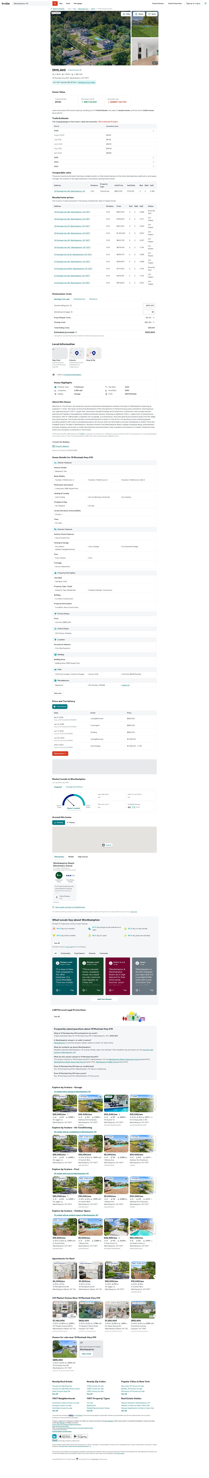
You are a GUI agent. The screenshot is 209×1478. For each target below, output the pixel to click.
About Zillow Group (67, 1444)
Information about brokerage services (66, 1428)
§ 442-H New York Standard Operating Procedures (66, 1424)
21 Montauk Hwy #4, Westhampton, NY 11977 (72, 262)
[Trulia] (54, 1436)
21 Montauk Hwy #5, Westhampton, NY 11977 (72, 283)
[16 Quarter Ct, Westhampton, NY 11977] (116, 1103)
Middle (71, 857)
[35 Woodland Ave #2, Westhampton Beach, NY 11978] (65, 1270)
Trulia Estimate (62, 122)
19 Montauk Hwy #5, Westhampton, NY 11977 (72, 233)
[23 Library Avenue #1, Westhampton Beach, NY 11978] (117, 1309)
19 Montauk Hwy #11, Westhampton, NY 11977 (72, 247)
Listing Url (125, 685)
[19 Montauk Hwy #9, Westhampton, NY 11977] (65, 1349)
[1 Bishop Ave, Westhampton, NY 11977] (116, 1143)
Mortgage (78, 3)
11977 (93, 9)
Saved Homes (158, 3)
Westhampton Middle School (107, 1062)
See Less (58, 693)
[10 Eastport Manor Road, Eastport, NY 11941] (91, 1309)
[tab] (59, 706)
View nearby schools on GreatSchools (70, 907)
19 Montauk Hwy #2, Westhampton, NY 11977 (72, 219)
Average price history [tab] (74, 787)
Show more (59, 753)
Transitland (79, 1415)
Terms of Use (114, 1444)
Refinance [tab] (93, 299)
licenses (110, 1421)
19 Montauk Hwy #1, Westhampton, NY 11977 (72, 226)
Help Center (95, 1459)
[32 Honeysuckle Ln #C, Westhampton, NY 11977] (142, 1103)
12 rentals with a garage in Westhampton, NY (72, 1092)
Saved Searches (175, 3)
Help (133, 1444)
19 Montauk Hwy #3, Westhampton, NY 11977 (72, 240)
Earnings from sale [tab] (62, 299)
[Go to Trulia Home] (7, 3)
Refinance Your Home (86, 82)
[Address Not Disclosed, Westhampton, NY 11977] (90, 1103)
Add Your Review (104, 999)
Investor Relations (105, 1444)
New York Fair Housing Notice (60, 1426)
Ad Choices (148, 1444)
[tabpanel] (104, 320)
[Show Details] (153, 130)
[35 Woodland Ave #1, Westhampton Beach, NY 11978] (91, 1270)
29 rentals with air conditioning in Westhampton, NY (75, 1132)
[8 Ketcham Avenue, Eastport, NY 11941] (143, 1309)
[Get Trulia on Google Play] (80, 1436)
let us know (121, 1453)
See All (58, 943)
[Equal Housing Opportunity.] (77, 1459)
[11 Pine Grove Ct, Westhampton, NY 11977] (116, 1227)
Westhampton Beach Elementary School (124, 1059)
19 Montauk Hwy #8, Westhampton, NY (69, 191)
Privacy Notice (140, 1444)
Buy (61, 3)
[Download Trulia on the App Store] (64, 1436)
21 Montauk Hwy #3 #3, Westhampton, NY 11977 (73, 269)
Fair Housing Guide (80, 1444)
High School (83, 857)
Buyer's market (73, 808)
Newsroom (96, 1444)
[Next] (155, 1109)
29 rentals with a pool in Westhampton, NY (71, 1173)
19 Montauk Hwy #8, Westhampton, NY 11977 (72, 212)
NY (75, 9)
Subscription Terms (125, 1444)
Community (65, 953)
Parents (92, 953)
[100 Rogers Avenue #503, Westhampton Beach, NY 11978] (65, 1309)
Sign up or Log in (193, 3)
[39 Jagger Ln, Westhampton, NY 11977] (65, 1103)
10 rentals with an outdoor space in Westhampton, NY (76, 1215)
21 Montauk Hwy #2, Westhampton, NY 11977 (72, 276)
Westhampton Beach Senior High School (69, 1062)
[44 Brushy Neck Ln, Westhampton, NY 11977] (142, 1227)
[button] (55, 3)
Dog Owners (79, 953)
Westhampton (83, 9)
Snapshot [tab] (58, 787)
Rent (68, 3)
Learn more (134, 911)
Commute (104, 953)
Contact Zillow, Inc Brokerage (62, 1431)
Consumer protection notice (85, 1428)
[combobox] (35, 3)
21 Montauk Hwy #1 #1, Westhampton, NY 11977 (73, 254)
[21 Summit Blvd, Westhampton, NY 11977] (90, 1143)
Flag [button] (71, 990)
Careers (89, 1444)
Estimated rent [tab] (79, 299)
